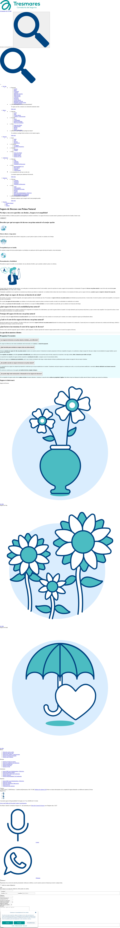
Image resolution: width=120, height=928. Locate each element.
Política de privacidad (18, 925)
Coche (15, 112)
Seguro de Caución (7, 782)
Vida (15, 140)
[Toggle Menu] (0, 84)
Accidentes (16, 145)
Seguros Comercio (7, 775)
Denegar (19, 922)
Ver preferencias (31, 922)
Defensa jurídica (17, 155)
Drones (15, 129)
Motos (15, 90)
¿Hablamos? (3, 218)
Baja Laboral (17, 167)
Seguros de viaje (17, 154)
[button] (35, 912)
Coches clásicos (17, 100)
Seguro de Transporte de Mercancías (11, 783)
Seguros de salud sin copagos (9, 761)
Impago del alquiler (18, 121)
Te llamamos (3, 11)
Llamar (37, 842)
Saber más (13, 109)
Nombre (3, 893)
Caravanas (16, 97)
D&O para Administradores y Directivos (23, 193)
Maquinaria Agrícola (18, 101)
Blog (7, 204)
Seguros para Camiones (8, 757)
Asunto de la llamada (5, 900)
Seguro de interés (4, 903)
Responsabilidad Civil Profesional (21, 194)
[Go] (31, 30)
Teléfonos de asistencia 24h (41, 789)
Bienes (4, 110)
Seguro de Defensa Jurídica (9, 772)
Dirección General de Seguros (37, 805)
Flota (15, 160)
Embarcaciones (17, 126)
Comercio (16, 169)
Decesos (16, 141)
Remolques (16, 98)
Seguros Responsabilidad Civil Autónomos (12, 776)
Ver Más (2, 504)
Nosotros (5, 201)
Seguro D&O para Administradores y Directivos (13, 771)
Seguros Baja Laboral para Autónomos (11, 773)
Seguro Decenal (6, 784)
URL (1, 887)
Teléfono (2, 895)
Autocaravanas (17, 96)
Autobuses (16, 183)
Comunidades (17, 120)
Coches (15, 88)
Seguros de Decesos (7, 765)
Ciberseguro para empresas (9, 786)
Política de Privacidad (10, 803)
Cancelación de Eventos (19, 189)
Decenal (16, 190)
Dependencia (17, 142)
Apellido (20, 893)
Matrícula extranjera (18, 93)
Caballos (16, 150)
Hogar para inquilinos (18, 122)
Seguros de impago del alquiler (9, 755)
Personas (5, 136)
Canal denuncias (23, 803)
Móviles (15, 127)
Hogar (15, 119)
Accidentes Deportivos (19, 146)
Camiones (16, 92)
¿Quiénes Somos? (9, 203)
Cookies (13, 925)
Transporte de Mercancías (19, 164)
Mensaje (2, 906)
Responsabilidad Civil (19, 166)
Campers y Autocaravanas (19, 116)
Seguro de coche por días (8, 752)
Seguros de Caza (17, 156)
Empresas (5, 178)
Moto (15, 114)
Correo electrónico (4, 898)
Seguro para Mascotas (7, 764)
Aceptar (7, 922)
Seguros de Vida (6, 766)
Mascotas (16, 149)
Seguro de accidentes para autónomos (11, 762)
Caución (16, 191)
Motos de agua (17, 95)
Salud (15, 139)
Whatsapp (38, 878)
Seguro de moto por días (8, 753)
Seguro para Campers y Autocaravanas (11, 754)
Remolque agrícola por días (20, 102)
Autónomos (5, 157)
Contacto (8, 205)
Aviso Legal (25, 925)
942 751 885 (8, 11)
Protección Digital (18, 125)
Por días (4, 86)
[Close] (0, 879)
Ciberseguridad (17, 170)
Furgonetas (16, 91)
